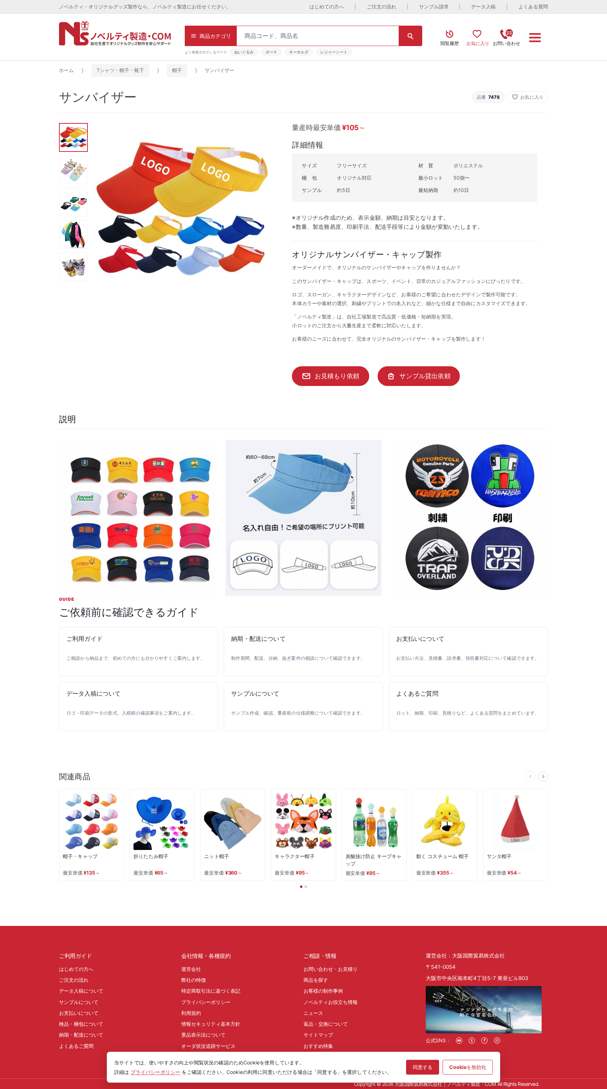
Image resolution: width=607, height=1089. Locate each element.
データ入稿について (81, 991)
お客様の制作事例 (323, 991)
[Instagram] (497, 1040)
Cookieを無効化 (467, 1067)
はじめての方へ (326, 6)
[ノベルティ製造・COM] (115, 33)
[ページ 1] (301, 886)
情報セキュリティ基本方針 (210, 1024)
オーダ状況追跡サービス (208, 1046)
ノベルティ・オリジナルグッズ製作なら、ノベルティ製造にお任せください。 (145, 6)
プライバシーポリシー (205, 1002)
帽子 (177, 70)
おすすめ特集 (318, 1046)
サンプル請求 (434, 6)
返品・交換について (326, 1024)
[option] (180, 210)
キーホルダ (298, 52)
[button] (527, 97)
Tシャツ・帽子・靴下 (120, 70)
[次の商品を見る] (543, 776)
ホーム (66, 70)
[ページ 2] (306, 886)
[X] (471, 1040)
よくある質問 (533, 6)
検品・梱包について (81, 1024)
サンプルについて (78, 1002)
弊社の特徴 (193, 980)
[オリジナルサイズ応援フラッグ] (137, 518)
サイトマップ (318, 1035)
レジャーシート (333, 52)
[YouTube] (459, 1040)
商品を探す (316, 980)
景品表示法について (203, 1035)
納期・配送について (81, 1035)
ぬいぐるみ (244, 52)
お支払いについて (78, 1013)
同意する (422, 1067)
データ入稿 (483, 6)
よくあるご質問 (76, 1046)
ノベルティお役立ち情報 (331, 1002)
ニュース (313, 1013)
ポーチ (271, 52)
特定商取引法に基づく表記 (210, 991)
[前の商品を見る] (530, 776)
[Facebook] (484, 1040)
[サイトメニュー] (535, 37)
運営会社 (191, 969)
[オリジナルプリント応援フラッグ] (470, 518)
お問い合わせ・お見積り (331, 969)
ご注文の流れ (381, 6)
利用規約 (191, 1013)
